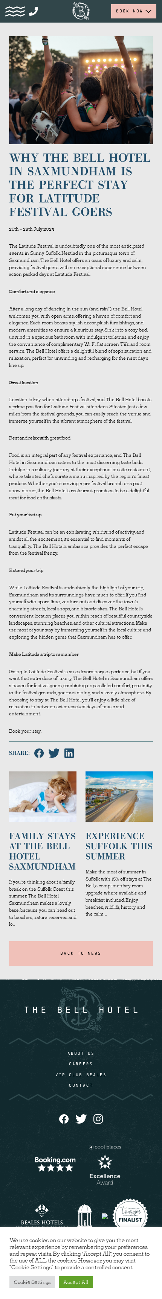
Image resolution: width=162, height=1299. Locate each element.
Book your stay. (26, 730)
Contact (81, 1085)
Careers (81, 1064)
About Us (81, 1053)
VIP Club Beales (81, 1074)
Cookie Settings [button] (32, 1281)
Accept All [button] (76, 1281)
